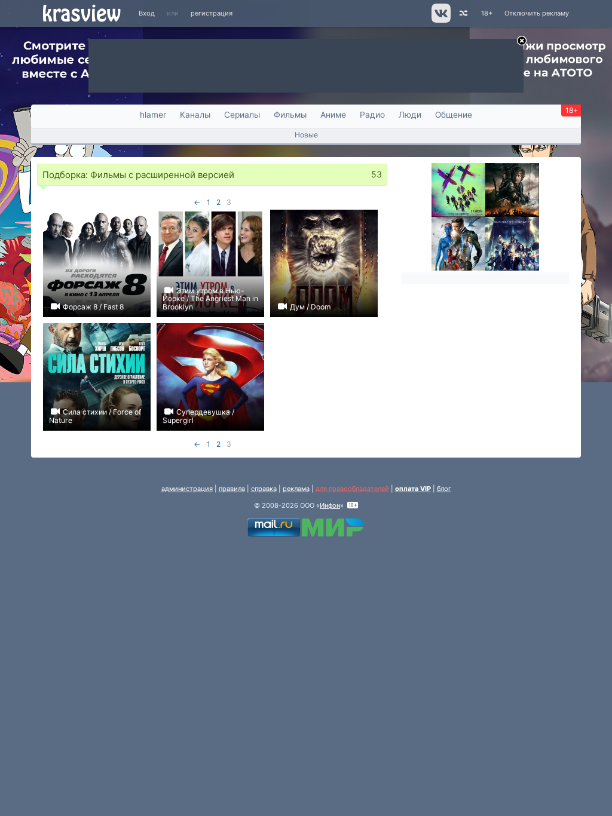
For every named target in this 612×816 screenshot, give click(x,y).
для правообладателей (352, 488)
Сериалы (242, 114)
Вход (147, 13)
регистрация (211, 13)
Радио (372, 114)
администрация (187, 488)
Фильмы (290, 114)
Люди (410, 114)
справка (264, 488)
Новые (306, 134)
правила (232, 488)
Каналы (195, 114)
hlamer (153, 114)
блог (444, 488)
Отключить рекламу (536, 13)
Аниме (333, 114)
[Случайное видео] (463, 13)
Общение (453, 114)
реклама (296, 488)
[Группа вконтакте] (440, 20)
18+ (486, 13)
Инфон (330, 505)
